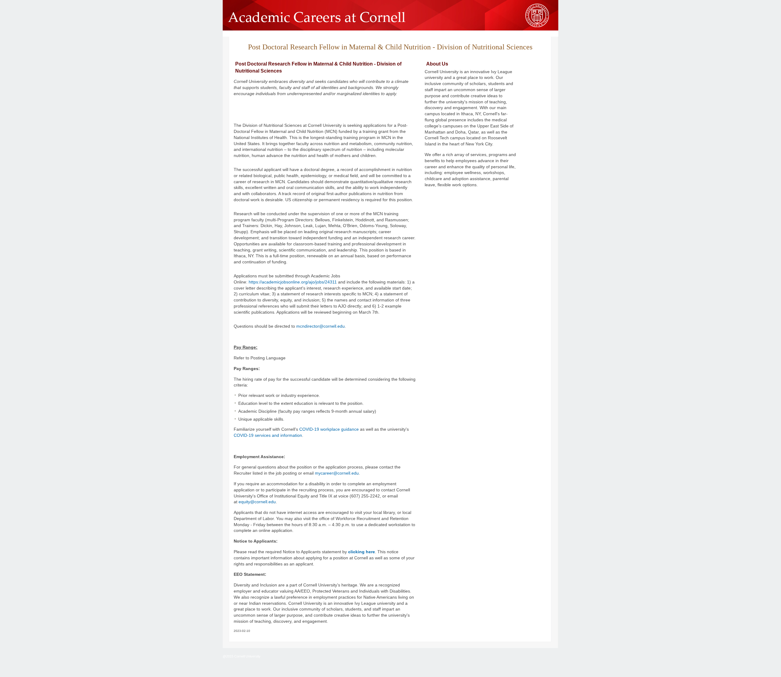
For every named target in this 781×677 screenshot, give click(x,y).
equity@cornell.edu (257, 501)
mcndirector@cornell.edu (320, 326)
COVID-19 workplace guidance (329, 429)
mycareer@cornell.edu (337, 473)
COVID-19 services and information (268, 435)
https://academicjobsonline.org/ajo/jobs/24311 (293, 282)
